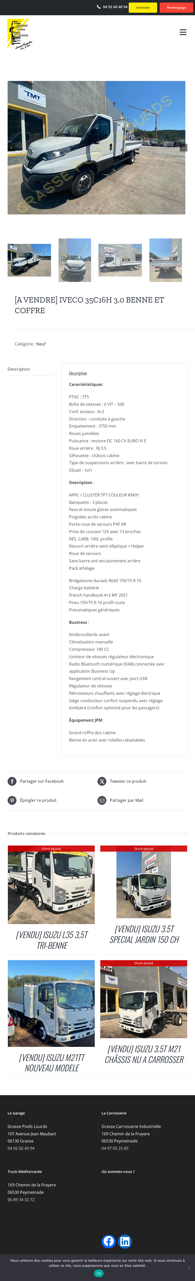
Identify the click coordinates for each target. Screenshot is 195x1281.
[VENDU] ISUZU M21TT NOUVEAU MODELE (51, 1062)
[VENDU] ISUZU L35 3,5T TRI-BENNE (51, 939)
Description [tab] (19, 369)
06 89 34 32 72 (21, 1199)
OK (98, 1273)
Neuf (40, 344)
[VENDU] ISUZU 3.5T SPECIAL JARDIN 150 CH (143, 934)
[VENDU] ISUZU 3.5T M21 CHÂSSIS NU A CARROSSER (143, 1054)
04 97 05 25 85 (115, 1148)
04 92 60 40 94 (21, 1148)
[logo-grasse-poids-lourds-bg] (20, 20)
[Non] (188, 1267)
